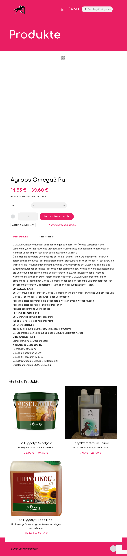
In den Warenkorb (56, 216)
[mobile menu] (51, 9)
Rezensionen (46, 236)
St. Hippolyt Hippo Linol (36, 519)
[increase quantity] (34, 216)
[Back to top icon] (113, 548)
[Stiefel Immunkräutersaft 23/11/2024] (2, 543)
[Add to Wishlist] (13, 216)
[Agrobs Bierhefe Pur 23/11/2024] (124, 543)
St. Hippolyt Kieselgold (36, 443)
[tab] (21, 236)
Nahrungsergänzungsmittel (62, 225)
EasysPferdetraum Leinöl (91, 443)
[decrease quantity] (21, 216)
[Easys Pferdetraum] (19, 9)
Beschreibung (20, 236)
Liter (13, 205)
